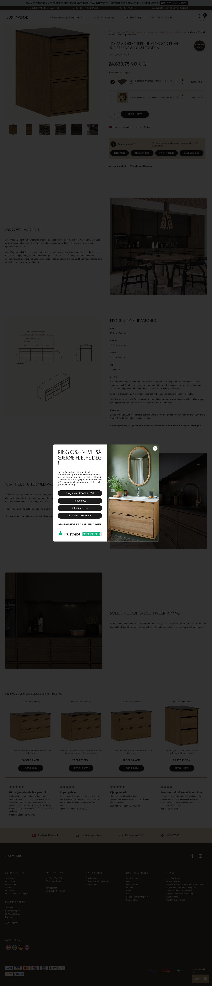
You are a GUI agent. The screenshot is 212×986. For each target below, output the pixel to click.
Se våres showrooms (79, 515)
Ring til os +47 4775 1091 (80, 493)
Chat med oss (80, 508)
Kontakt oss (79, 500)
